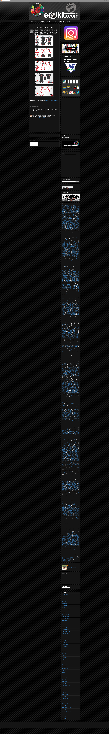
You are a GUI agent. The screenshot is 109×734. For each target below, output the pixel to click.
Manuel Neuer (64, 414)
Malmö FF (63, 411)
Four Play (71, 346)
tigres (63, 514)
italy (68, 376)
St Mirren (63, 503)
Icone (73, 367)
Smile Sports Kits (65, 703)
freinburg (72, 348)
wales (78, 536)
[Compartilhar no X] (32, 100)
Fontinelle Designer (65, 635)
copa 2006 (68, 284)
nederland (67, 429)
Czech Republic (64, 305)
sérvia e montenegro (73, 493)
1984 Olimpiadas (76, 205)
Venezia (70, 532)
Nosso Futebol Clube (66, 685)
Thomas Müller (71, 513)
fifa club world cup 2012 (69, 339)
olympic (76, 442)
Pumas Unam (68, 464)
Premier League (70, 462)
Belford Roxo (72, 243)
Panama (63, 449)
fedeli (63, 336)
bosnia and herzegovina (72, 250)
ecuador (70, 317)
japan (78, 380)
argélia (64, 228)
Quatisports (64, 690)
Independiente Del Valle (73, 369)
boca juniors (64, 247)
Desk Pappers (64, 620)
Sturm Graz (65, 505)
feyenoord (68, 338)
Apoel (74, 226)
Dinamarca (73, 314)
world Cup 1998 (65, 551)
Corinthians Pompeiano (69, 299)
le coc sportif (67, 397)
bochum (70, 247)
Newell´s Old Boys (72, 432)
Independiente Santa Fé (65, 370)
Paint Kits (64, 688)
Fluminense (73, 344)
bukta (63, 256)
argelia (78, 227)
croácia (69, 302)
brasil (63, 253)
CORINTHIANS (61, 21)
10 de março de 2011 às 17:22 (38, 111)
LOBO (66, 403)
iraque (67, 374)
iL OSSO (75, 368)
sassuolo (77, 488)
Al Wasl (78, 216)
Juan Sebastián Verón (65, 386)
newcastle (76, 431)
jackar (73, 378)
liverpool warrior (76, 402)
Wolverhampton (74, 543)
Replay (71, 471)
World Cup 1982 (65, 550)
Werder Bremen (68, 541)
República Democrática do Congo (69, 472)
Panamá (67, 449)
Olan (70, 440)
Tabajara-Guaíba (64, 508)
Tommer (75, 515)
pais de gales (69, 447)
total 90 (77, 516)
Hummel (65, 366)
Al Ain (68, 216)
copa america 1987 (69, 287)
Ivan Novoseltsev (70, 377)
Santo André (66, 486)
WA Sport (74, 536)
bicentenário (66, 246)
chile (76, 270)
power (75, 461)
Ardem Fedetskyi (73, 227)
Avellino (78, 238)
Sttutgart (78, 504)
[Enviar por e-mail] (30, 100)
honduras (74, 364)
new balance (64, 430)
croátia (78, 302)
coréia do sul (75, 297)
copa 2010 (75, 284)
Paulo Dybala (64, 454)
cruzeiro (64, 303)
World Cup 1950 (72, 546)
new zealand (71, 431)
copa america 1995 (66, 288)
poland (72, 458)
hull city (74, 365)
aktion (63, 216)
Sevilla (78, 493)
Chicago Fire (76, 269)
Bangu (78, 239)
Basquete (76, 240)
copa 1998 (73, 283)
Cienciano (75, 272)
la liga (71, 395)
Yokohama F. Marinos (74, 554)
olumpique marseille (65, 442)
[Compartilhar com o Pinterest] (34, 100)
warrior (74, 537)
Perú (70, 456)
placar (69, 458)
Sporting (63, 501)
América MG (72, 221)
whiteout (78, 542)
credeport (67, 301)
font (78, 344)
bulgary (76, 256)
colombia (65, 275)
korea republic (68, 393)
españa (64, 325)
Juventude (71, 387)
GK (69, 355)
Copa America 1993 (76, 287)
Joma (72, 384)
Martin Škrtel (69, 417)
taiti (74, 508)
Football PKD (64, 638)
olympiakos (71, 442)
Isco (67, 375)
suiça (73, 505)
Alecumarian (64, 596)
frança (76, 346)
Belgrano (73, 244)
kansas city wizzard (75, 389)
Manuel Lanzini (76, 413)
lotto (64, 405)
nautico (76, 427)
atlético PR (64, 236)
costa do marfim (65, 300)
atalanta (76, 231)
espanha (69, 325)
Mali (73, 410)
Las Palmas (72, 396)
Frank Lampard (75, 347)
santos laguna (76, 486)
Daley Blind (66, 306)
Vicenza (66, 533)
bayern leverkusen (65, 242)
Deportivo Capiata (64, 311)
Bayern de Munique (73, 241)
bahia (67, 239)
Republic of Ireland (76, 471)
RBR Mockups (64, 692)
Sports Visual (65, 502)
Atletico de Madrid (66, 234)
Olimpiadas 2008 (70, 441)
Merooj (68, 419)
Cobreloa (73, 274)
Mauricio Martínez (75, 417)
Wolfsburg (69, 543)
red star (67, 470)
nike (73, 434)
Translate (70, 188)
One (67, 445)
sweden (63, 507)
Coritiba (76, 299)
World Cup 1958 (69, 547)
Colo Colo (77, 274)
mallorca (77, 410)
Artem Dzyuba (68, 230)
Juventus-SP (64, 388)
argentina (69, 228)
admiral (76, 213)
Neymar (66, 433)
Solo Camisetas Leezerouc (67, 707)
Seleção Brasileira (76, 490)
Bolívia (77, 247)
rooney (77, 479)
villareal (73, 533)
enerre (63, 322)
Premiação (64, 462)
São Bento (68, 487)
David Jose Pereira (65, 618)
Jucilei (78, 386)
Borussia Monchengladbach (73, 249)
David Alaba (71, 307)
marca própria (68, 415)
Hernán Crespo (67, 363)
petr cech (67, 457)
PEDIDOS (48, 21)
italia (78, 375)
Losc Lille (78, 404)
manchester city (76, 412)
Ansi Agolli (63, 225)
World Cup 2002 (74, 551)
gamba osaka (72, 350)
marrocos (63, 417)
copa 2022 (77, 285)
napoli (63, 427)
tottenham (68, 517)
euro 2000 (70, 331)
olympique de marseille (73, 443)
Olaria (73, 440)
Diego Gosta (69, 313)
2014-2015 (70, 209)
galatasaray (75, 349)
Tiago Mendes (76, 513)
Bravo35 (75, 253)
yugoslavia (75, 556)
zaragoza (67, 558)
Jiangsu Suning (76, 382)
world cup (73, 544)
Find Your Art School (66, 631)
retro (67, 473)
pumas (63, 464)
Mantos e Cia (64, 677)
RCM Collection (65, 694)
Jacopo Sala (77, 378)
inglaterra (70, 371)
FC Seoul (77, 335)
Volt (71, 535)
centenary (76, 266)
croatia (74, 302)
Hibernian (72, 363)
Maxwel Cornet (69, 418)
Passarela (69, 452)
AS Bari (77, 230)
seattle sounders (65, 490)
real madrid (77, 468)
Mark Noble (76, 416)
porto (67, 460)
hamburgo (76, 361)
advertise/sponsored (65, 214)
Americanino (71, 222)
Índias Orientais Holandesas (74, 370)
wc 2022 (73, 540)
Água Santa (69, 215)
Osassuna (68, 446)
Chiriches (67, 271)
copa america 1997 (73, 288)
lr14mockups (64, 674)
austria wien (72, 238)
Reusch (71, 473)
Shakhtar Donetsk (67, 494)
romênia (72, 479)
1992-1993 (68, 207)
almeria (77, 220)
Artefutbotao (64, 603)
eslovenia (73, 324)
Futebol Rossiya (65, 644)
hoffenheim (76, 363)
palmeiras (75, 448)
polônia (68, 459)
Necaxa (63, 429)
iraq (64, 374)
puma (75, 463)
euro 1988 (70, 330)
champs (67, 268)
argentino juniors (75, 228)
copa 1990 (77, 282)
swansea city (76, 506)
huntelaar (63, 367)
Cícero (71, 272)
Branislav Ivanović (75, 252)
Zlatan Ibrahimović (76, 559)
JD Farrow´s (75, 381)
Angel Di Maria (73, 224)
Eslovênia (77, 324)
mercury (64, 419)
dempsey (63, 310)
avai (75, 238)
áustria (68, 238)
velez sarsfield (64, 532)
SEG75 (71, 490)
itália (65, 376)
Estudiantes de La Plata (72, 327)
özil (71, 446)
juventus (75, 387)
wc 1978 (63, 539)
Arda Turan (68, 227)
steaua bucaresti (69, 504)
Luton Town (65, 407)
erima (73, 323)
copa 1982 (64, 282)
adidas (68, 213)
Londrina (75, 403)
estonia (71, 326)
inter (75, 371)
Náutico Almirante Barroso (66, 428)
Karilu (73, 390)
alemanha (71, 218)
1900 (72, 205)
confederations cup (72, 277)
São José (67, 488)
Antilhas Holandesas (69, 225)
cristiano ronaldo (64, 302)
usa (68, 529)
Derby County (69, 312)
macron (63, 409)
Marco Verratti (74, 415)
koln (78, 392)
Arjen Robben (64, 229)
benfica (68, 245)
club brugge (70, 273)
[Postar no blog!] (31, 100)
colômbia (70, 275)
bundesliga (63, 257)
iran (78, 373)
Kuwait (73, 393)
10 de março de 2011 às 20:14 (38, 117)
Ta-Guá (77, 507)
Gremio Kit (64, 655)
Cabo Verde (72, 258)
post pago (72, 461)
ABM (77, 212)
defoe (71, 309)
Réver (74, 473)
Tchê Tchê (63, 510)
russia (67, 481)
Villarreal (76, 533)
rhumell (77, 473)
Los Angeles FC (67, 404)
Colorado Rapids (65, 276)
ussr (72, 529)
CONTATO (68, 21)
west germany (74, 541)
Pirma (66, 458)
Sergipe (78, 492)
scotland (75, 489)
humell (78, 365)
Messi (71, 419)
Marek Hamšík (68, 416)
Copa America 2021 (72, 290)
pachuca (74, 446)
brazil (78, 253)
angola (77, 224)
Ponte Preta (73, 459)
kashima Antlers (65, 391)
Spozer (69, 502)
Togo (75, 514)
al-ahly (64, 217)
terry (73, 511)
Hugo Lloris (70, 365)
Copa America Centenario (71, 291)
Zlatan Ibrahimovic (70, 559)
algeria (70, 220)
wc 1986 (72, 539)
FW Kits (63, 648)
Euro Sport (74, 333)
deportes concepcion (75, 310)
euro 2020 (64, 333)
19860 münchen (66, 206)
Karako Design (65, 668)
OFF (67, 440)
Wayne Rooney (69, 538)
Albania (68, 217)
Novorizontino (71, 439)
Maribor (72, 416)
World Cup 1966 (67, 548)
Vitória (68, 535)
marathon (73, 414)
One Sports (71, 445)
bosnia (63, 250)
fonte (66, 345)
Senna (71, 492)
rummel (63, 481)
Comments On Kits (65, 614)
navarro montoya (73, 428)
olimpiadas (64, 441)
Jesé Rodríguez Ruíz (69, 382)
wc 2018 (68, 540)
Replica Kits (64, 696)
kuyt (75, 393)
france (63, 347)
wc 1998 (76, 539)
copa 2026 (66, 286)
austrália (75, 237)
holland (69, 364)
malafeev (67, 410)
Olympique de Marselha (67, 444)
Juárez (71, 386)
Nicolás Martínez (76, 433)
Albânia (71, 217)
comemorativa (65, 277)
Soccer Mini (64, 705)
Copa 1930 (68, 278)
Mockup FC (64, 679)
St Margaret (76, 502)
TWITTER (54, 21)
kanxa (63, 390)
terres (70, 511)
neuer (77, 429)
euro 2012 (70, 332)
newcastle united (65, 432)
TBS (77, 509)
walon (70, 537)
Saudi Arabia (64, 489)
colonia (75, 275)
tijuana (72, 514)
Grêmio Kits (64, 657)
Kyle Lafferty (65, 394)
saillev (66, 482)
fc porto (73, 335)
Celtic (66, 266)
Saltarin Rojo (74, 482)
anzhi (64, 226)
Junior (70, 565)
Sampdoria (74, 483)
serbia (75, 492)
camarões (64, 259)
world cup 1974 (65, 549)
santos (71, 486)
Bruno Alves (64, 255)
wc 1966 (77, 538)
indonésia (63, 371)
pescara (63, 457)
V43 (68, 530)
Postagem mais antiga (53, 135)
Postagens (33, 143)
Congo (77, 277)
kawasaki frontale (71, 391)
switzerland (69, 507)
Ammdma (76, 222)
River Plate (69, 475)
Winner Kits (64, 716)
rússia (71, 481)
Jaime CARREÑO (66, 379)
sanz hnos (63, 487)
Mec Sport (77, 418)
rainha (75, 466)
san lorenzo (69, 484)
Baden (64, 239)
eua (66, 328)
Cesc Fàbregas (73, 267)
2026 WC (67, 211)
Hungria (76, 366)
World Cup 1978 (74, 549)
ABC (69, 212)
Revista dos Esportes (66, 698)
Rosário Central (70, 480)
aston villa (68, 231)
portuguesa (77, 460)
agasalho (64, 215)
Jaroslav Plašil (70, 381)
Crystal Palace (71, 303)
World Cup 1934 (74, 545)
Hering (63, 363)
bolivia (73, 247)
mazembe (73, 418)
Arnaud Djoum (69, 229)
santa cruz (68, 485)
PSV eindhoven (66, 463)
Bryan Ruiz (68, 255)
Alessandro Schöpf (76, 219)
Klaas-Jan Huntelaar (74, 392)
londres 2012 (70, 403)
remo (63, 471)
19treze (72, 207)
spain (69, 498)
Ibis (66, 367)
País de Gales (75, 447)
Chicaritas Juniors (64, 270)
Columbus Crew (71, 276)
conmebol (63, 278)
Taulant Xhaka (71, 509)
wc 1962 (73, 538)
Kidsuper (63, 392)
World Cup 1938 (65, 546)
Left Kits (63, 672)
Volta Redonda (75, 535)
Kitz (69, 392)
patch (72, 452)
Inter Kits (63, 659)
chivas (70, 271)
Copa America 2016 (71, 289)
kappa (67, 390)
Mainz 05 (76, 409)
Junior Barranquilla (65, 387)
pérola (63, 456)
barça (64, 240)
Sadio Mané (76, 481)
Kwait (78, 393)
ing (66, 371)
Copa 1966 (73, 280)
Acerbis (63, 213)
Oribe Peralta (76, 445)
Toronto (73, 516)
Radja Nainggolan (70, 466)
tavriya (75, 509)
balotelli (71, 239)
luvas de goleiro (70, 407)
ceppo (63, 267)
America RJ (76, 221)
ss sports (72, 502)
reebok (71, 470)
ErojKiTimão (64, 625)
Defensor (68, 309)
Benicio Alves (64, 605)
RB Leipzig (67, 468)
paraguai (69, 450)
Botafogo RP (74, 251)
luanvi (73, 405)
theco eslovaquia (65, 512)
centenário (71, 266)
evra (70, 334)
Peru (66, 456)
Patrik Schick (64, 453)
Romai (72, 478)
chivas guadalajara (76, 271)
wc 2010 (63, 540)
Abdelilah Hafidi (73, 212)
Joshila (77, 385)
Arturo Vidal (73, 230)
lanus (68, 396)
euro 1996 (64, 331)
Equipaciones (64, 622)
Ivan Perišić (76, 377)
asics (63, 231)
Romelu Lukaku (68, 479)
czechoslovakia (71, 305)
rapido (75, 467)
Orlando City (64, 446)
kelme (76, 391)
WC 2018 (42, 21)
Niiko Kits (64, 683)
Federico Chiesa (75, 336)
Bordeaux (68, 248)
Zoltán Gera (65, 560)
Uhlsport (67, 521)
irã (75, 373)
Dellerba (75, 309)
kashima (76, 390)
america (67, 221)
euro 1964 (76, 328)
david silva (75, 307)
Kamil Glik (63, 389)
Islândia (71, 375)
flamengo (64, 344)
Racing (74, 465)
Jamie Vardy (74, 380)
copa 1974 (69, 281)
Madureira (68, 409)
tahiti (68, 508)
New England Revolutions (72, 430)
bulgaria (67, 256)
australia (70, 237)
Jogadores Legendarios (66, 664)
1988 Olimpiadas (73, 206)
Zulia (68, 560)
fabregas (77, 334)
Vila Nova (69, 533)
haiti (67, 361)
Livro (63, 403)
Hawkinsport (64, 362)
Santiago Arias (73, 485)
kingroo (67, 392)
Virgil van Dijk (70, 534)
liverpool (63, 402)
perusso (77, 456)
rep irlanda (66, 471)
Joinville (69, 384)
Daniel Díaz (67, 307)
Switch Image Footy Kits (66, 711)
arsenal (73, 229)
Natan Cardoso (72, 427)
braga (64, 252)
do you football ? (68, 315)
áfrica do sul (77, 214)
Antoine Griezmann (76, 225)
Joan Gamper (64, 383)
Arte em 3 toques (65, 601)
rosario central (64, 480)
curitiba (77, 304)
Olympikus (64, 443)
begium (67, 243)
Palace (63, 448)
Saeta (63, 482)
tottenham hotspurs (74, 517)
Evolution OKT (64, 627)
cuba (67, 304)
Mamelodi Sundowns (65, 412)
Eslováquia (69, 324)
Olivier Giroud (76, 441)
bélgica (63, 244)
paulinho (77, 453)
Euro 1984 (64, 330)
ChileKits (63, 612)
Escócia (63, 324)
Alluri (73, 220)
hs (77, 364)
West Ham (64, 542)
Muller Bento (64, 681)
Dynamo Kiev (73, 316)
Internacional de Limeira (75, 372)
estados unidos (65, 326)
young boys (66, 556)
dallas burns (71, 306)
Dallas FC (75, 306)
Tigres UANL (68, 514)
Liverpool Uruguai (69, 402)
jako (70, 379)
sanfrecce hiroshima (75, 484)
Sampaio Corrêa (68, 483)
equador (68, 323)
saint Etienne (70, 482)
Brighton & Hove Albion (71, 254)
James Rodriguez (68, 380)
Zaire (66, 557)
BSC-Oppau (73, 255)
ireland (71, 374)
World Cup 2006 (65, 552)
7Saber (72, 211)
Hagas (64, 361)
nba (77, 428)
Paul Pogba (69, 453)
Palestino (71, 448)
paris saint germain (75, 451)
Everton (67, 334)
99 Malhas (75, 211)
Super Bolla (64, 506)
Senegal (67, 492)
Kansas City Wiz (68, 389)
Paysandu (73, 454)
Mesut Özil (76, 419)
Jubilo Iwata (74, 386)
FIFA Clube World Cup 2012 (69, 340)
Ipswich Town (72, 373)
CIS (66, 273)
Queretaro (67, 465)
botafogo (68, 251)
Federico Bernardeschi (68, 336)
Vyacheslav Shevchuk (65, 536)
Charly (67, 269)
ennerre (72, 322)
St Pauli (67, 503)
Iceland (69, 367)
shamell (72, 494)
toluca (78, 514)
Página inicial (44, 135)
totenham (63, 517)
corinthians (72, 298)
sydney (73, 507)
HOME (31, 21)
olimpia (77, 440)
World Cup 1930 (67, 545)
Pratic (78, 461)
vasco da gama (69, 531)
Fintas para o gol (65, 633)
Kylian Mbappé (71, 394)
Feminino (63, 337)
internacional (67, 372)
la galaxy (67, 395)
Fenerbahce (69, 337)
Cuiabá (70, 304)
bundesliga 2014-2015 (70, 257)
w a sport (71, 536)
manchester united (67, 413)
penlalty (72, 455)
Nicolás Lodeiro (71, 433)
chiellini (70, 270)
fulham (77, 348)
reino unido (76, 470)
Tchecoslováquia (69, 510)
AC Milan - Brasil (65, 594)
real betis (72, 468)
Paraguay (75, 450)
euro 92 (69, 333)
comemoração (77, 276)
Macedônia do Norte (75, 408)
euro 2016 (75, 332)
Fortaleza (67, 346)
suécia (69, 505)
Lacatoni (77, 395)
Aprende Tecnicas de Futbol (67, 599)
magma (73, 409)
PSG (78, 462)
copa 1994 (66, 283)
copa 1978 (75, 281)
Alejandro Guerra (75, 217)
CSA (75, 303)
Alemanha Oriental (70, 219)
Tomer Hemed (71, 515)
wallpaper (65, 537)
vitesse (64, 535)
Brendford (65, 254)
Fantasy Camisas (65, 629)
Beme (77, 244)
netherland (72, 429)
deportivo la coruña (71, 311)
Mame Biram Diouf (75, 411)
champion (63, 268)
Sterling (74, 504)
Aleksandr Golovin (64, 218)
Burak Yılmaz (76, 257)
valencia (71, 530)
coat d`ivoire (69, 274)
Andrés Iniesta (67, 224)
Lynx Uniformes (65, 675)
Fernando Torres (75, 337)
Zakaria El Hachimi (71, 557)
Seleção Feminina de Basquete (69, 491)
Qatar (73, 464)
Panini (71, 449)
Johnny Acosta (64, 384)
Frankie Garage (64, 348)
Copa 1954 (73, 279)
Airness (73, 215)
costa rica (72, 300)
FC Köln (69, 335)
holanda (64, 364)
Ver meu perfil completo (71, 567)
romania (76, 478)
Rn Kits (63, 700)
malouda (67, 411)
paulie (73, 453)
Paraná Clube (64, 451)
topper (66, 516)
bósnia (66, 250)
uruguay (63, 529)
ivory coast (64, 378)
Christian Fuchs (66, 272)
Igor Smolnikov (70, 368)
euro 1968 (63, 329)
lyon (74, 407)
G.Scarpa (70, 349)
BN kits (63, 607)
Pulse (72, 463)
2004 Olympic (70, 208)
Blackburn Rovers (73, 246)
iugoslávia (77, 376)
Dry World (73, 315)
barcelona (68, 240)
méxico (68, 420)
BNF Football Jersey (66, 609)
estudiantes (65, 327)
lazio (76, 396)
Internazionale (64, 373)
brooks (77, 254)
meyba (72, 420)
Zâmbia (63, 558)
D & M (76, 305)
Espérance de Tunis (75, 325)
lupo (75, 406)
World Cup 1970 (74, 548)
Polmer (77, 458)
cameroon (69, 259)
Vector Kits (76, 531)
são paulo (71, 488)
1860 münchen (68, 205)
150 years (63, 205)
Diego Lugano (74, 313)
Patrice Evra (76, 452)
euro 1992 (75, 330)
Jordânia (68, 385)
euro (69, 328)
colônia (78, 275)
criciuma (76, 301)
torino (70, 516)
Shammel (76, 494)
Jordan (64, 385)
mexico (63, 420)
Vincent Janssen (64, 534)
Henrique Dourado (75, 362)
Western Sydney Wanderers (71, 542)
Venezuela (74, 532)
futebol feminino (65, 349)
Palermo (67, 448)
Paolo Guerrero (76, 449)
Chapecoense (73, 268)
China (63, 271)
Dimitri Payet (67, 314)
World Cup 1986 (74, 550)
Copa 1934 (73, 278)
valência (76, 530)
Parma (65, 452)
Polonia (63, 459)
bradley (78, 251)
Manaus (71, 412)
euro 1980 (76, 329)
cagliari (76, 258)
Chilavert (73, 270)
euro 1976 (72, 329)
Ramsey (68, 467)
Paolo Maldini (64, 450)
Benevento (63, 245)
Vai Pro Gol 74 (64, 713)
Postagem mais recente (35, 135)
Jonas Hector (77, 384)
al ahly (66, 216)
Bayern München (72, 242)
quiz (70, 465)
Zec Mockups (64, 718)
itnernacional (73, 376)
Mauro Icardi (64, 418)
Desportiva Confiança (75, 312)
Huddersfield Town (64, 365)
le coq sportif (74, 397)
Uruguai (75, 528)
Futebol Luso (64, 642)
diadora (63, 313)
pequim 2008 (76, 455)
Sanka (64, 485)
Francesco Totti (69, 347)
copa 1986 (71, 282)
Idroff (76, 367)
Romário (63, 479)
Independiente (64, 369)
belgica (76, 243)
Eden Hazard (76, 317)
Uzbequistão (64, 530)
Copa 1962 (68, 280)
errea (76, 323)
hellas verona (69, 362)
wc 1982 (67, 539)
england (67, 322)
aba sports (66, 212)
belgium (68, 244)
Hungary (70, 366)
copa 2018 (71, 285)
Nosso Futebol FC (65, 687)
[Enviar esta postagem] (38, 100)
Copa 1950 (67, 279)
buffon (77, 255)
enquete (76, 322)
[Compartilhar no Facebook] (33, 100)
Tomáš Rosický (65, 515)
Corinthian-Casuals (65, 298)
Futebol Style (64, 646)
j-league (69, 378)
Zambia (77, 557)
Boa (77, 246)
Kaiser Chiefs (70, 388)
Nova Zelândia (64, 439)
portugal (71, 460)
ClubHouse (63, 274)
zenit (72, 558)
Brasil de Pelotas (70, 253)
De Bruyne (69, 308)
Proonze (75, 462)
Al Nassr (75, 216)
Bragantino (68, 252)
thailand (77, 511)
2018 (68, 210)
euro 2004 (75, 331)
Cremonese (71, 301)
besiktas (76, 245)
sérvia (68, 493)
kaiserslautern (76, 388)
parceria (69, 451)
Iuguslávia (65, 377)
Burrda (67, 258)
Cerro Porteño (67, 267)
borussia (73, 248)
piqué (63, 458)
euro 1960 (72, 328)
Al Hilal (71, 216)
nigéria (68, 434)
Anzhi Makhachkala (69, 226)
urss (71, 528)
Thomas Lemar (65, 513)
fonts (70, 345)
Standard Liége (73, 503)
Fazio (66, 335)
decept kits (73, 308)
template (74, 510)
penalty (63, 455)
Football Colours (65, 636)
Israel (75, 375)
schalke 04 (70, 489)
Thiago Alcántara (76, 512)
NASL (67, 427)
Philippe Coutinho (72, 457)
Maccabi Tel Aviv (67, 408)
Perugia (73, 456)
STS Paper (64, 709)
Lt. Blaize (69, 405)
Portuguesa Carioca (66, 461)
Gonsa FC (64, 653)
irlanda (74, 374)
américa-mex (64, 222)
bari (72, 240)
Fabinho (73, 334)
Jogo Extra (64, 666)
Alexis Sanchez (65, 220)
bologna (63, 248)
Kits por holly (64, 670)
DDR (65, 308)
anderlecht (64, 223)
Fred (69, 348)
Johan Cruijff (70, 383)
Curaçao (73, 304)
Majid (63, 410)
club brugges (76, 273)
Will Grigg (64, 543)
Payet (69, 454)
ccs (65, 265)
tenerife (78, 510)
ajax (76, 215)
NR (74, 439)
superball (70, 506)
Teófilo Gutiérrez (65, 511)
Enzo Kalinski (64, 323)
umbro (63, 523)
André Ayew (68, 223)
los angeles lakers (72, 404)
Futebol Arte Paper (65, 640)
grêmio (72, 358)
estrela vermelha (76, 326)
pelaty (77, 454)
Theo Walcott (71, 512)
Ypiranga (71, 556)
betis (63, 246)
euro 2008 (64, 332)
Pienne (77, 457)
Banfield (75, 239)
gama (67, 350)
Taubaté (66, 509)
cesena (77, 267)
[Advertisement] (44, 127)
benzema (72, 245)
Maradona (69, 414)
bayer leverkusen (64, 241)
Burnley (63, 258)
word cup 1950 (69, 544)
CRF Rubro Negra (65, 616)
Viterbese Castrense (76, 534)
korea (64, 393)
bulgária (71, 256)
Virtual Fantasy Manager (66, 714)
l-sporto (75, 394)
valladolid (63, 531)
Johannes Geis (75, 383)
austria (63, 238)
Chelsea (70, 269)
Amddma (63, 221)
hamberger (71, 361)
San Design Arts (65, 701)
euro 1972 (68, 329)
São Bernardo (74, 487)
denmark (68, 310)
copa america (72, 286)
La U (74, 395)
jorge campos (73, 385)
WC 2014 (36, 21)
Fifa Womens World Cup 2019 (71, 341)
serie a (64, 493)
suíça (77, 505)
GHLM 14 (64, 651)
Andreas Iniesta (74, 223)
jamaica (74, 379)
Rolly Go (64, 478)
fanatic (63, 335)
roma (68, 478)
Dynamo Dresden (67, 316)
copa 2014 (64, 285)
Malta (71, 411)
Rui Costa (76, 480)
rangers (72, 467)
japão (65, 381)
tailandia (72, 508)
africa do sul (71, 214)
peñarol (69, 455)
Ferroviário (63, 338)
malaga (70, 410)
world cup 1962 (76, 547)
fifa (71, 338)
